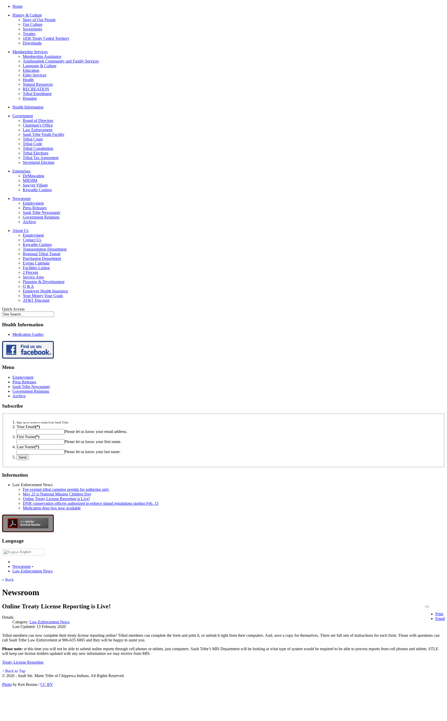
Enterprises (21, 171)
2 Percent (30, 272)
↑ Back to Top (13, 671)
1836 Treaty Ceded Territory (46, 38)
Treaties (29, 34)
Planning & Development (43, 282)
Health (28, 79)
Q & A (28, 286)
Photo (7, 684)
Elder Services (34, 75)
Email (440, 618)
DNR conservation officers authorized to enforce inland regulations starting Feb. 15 (91, 503)
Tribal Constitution (38, 148)
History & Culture (27, 15)
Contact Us (32, 240)
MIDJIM (30, 180)
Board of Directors (38, 120)
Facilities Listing (36, 268)
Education (31, 70)
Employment (33, 203)
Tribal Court (33, 139)
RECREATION (36, 89)
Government (22, 116)
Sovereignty (32, 29)
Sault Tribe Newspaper (41, 212)
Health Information (27, 107)
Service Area (33, 277)
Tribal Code (32, 144)
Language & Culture (39, 66)
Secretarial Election (38, 162)
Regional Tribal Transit (41, 254)
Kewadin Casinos (37, 190)
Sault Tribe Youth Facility (43, 134)
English (25, 552)
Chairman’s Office (38, 125)
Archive (29, 222)
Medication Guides (27, 334)
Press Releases (35, 208)
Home (17, 6)
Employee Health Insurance (45, 291)
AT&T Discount (36, 300)
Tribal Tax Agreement (40, 158)
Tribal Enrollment (37, 93)
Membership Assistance (42, 56)
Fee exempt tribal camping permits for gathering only (66, 489)
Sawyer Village (35, 185)
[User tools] (427, 606)
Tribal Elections (35, 153)
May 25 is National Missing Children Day (57, 494)
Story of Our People (39, 20)
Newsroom (21, 198)
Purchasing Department (42, 258)
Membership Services (30, 52)
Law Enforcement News (49, 622)
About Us (20, 230)
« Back (8, 580)
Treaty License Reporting (22, 662)
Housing (30, 98)
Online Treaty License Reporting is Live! (56, 499)
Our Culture (32, 24)
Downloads (32, 43)
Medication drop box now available (52, 508)
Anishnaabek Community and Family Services (61, 61)
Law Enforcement (37, 130)
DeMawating (33, 176)
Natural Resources (38, 84)
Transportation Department (44, 249)
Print (439, 614)
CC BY (46, 684)
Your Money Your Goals (43, 295)
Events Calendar (36, 263)
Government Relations (41, 217)
